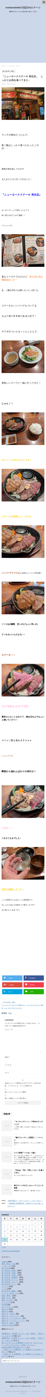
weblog (4, 1262)
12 (17, 1231)
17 (4, 1235)
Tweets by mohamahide (11, 1251)
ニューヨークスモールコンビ (13, 1008)
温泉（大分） (7, 1298)
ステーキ (14, 1005)
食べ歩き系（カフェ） (10, 1280)
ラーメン (5, 1286)
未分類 (4, 1305)
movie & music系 (8, 1325)
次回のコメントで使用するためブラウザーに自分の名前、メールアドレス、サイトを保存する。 (23, 1084)
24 (4, 1240)
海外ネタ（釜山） (8, 1323)
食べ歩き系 (6, 1268)
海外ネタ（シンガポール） (12, 1318)
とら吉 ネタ (7, 1266)
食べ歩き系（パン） (9, 1284)
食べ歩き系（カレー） (10, 1282)
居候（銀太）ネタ (8, 1264)
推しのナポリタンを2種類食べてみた (16, 1343)
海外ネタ (5, 1311)
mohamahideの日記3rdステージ (23, 7)
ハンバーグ (7, 1005)
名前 (7, 1057)
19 (17, 1235)
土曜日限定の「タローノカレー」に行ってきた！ (25, 1201)
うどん (4, 1289)
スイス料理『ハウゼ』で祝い (25, 1153)
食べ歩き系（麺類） (9, 1291)
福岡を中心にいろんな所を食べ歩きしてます (23, 1386)
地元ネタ (5, 1309)
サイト (7, 1073)
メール (8, 1065)
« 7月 (4, 1247)
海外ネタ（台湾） (8, 1314)
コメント (9, 1029)
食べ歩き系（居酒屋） (10, 1277)
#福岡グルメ (21, 1005)
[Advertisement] (23, 38)
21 (29, 1235)
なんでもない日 (8, 1307)
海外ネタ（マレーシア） (11, 1316)
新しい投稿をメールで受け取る (15, 1098)
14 (29, 1231)
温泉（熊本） (7, 1296)
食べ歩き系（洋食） (10, 1002)
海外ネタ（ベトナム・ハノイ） (14, 1321)
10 (4, 1231)
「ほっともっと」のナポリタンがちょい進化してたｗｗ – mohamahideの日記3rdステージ (22, 1345)
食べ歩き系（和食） (9, 1270)
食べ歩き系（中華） (9, 1275)
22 (35, 1235)
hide (10, 1013)
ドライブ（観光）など (10, 1293)
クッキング (6, 1302)
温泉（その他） (8, 1300)
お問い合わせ (23, 1376)
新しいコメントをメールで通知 (15, 1092)
